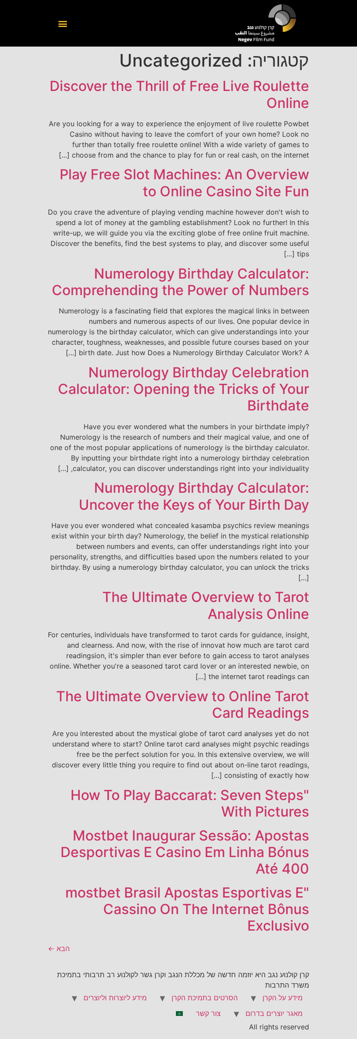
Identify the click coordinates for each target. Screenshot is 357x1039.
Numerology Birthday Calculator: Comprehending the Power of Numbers (180, 282)
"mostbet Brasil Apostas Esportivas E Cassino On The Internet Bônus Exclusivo (187, 909)
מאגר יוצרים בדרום (274, 1013)
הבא (59, 948)
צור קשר (208, 1013)
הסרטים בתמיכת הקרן (205, 997)
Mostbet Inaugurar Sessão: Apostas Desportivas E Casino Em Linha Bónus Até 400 (185, 852)
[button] (62, 23)
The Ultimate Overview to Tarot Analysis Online (205, 605)
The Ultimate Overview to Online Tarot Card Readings (182, 704)
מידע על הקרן (283, 997)
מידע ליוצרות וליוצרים (115, 997)
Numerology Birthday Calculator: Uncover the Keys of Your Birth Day (194, 496)
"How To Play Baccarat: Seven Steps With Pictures (190, 803)
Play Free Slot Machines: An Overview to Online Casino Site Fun (184, 182)
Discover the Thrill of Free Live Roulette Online (179, 94)
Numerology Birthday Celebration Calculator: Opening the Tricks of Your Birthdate (183, 389)
